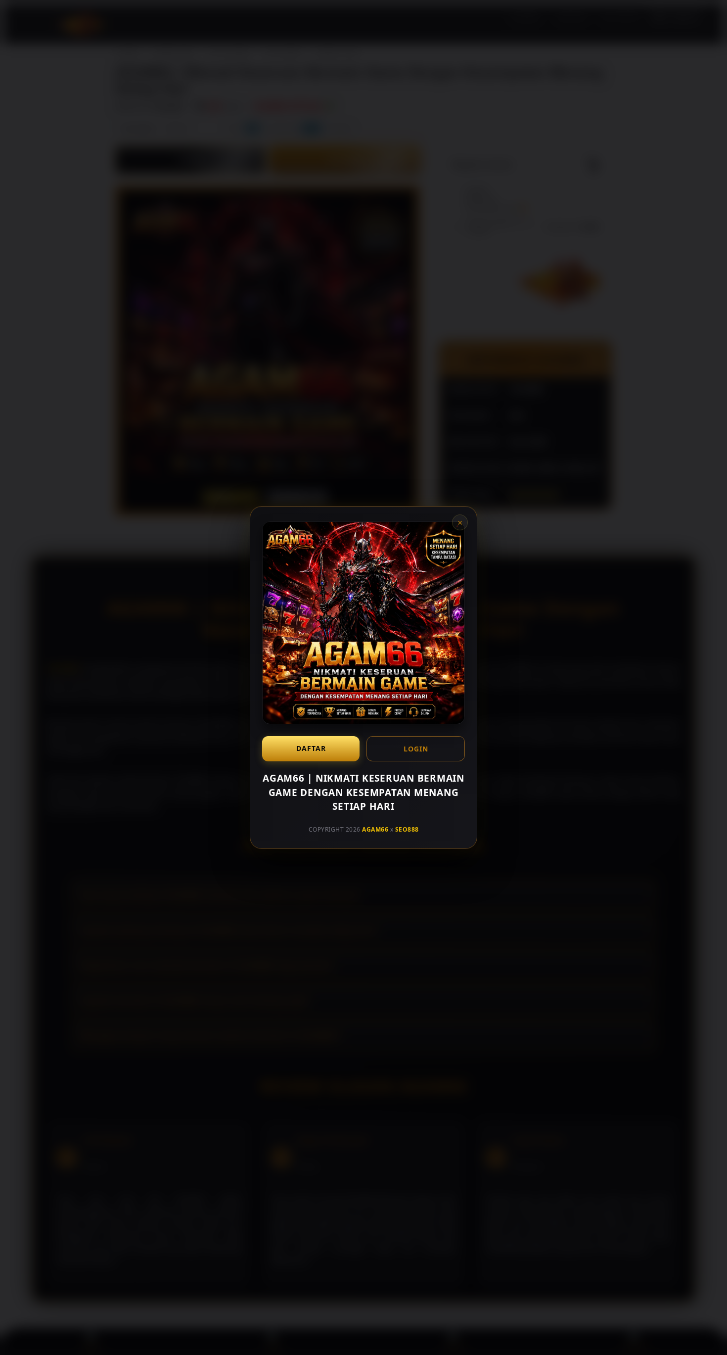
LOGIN (416, 748)
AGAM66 (375, 829)
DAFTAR (311, 748)
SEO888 (407, 829)
